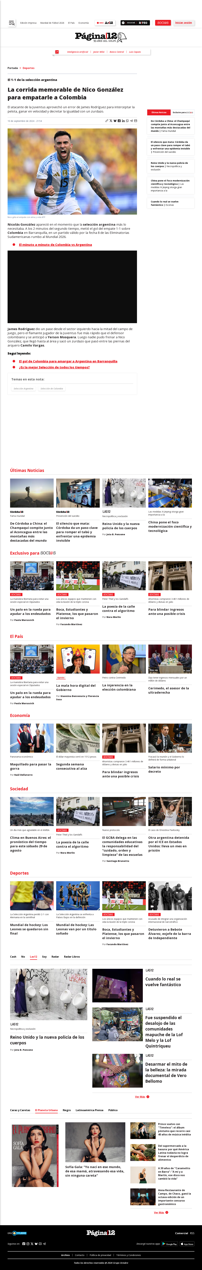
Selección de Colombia (52, 388)
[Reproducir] (123, 22)
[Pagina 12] (101, 38)
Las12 (33, 956)
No (23, 956)
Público (113, 1110)
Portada (13, 68)
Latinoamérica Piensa (89, 1110)
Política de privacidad (100, 1255)
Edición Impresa (28, 22)
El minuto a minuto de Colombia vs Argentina (55, 245)
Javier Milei (98, 51)
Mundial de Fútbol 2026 (52, 22)
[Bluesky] (36, 1244)
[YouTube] (40, 1244)
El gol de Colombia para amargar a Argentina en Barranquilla (68, 361)
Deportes (28, 68)
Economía (83, 22)
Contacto (79, 1255)
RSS (192, 1233)
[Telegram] (44, 1244)
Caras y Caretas (20, 1110)
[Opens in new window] (169, 1243)
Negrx (67, 1110)
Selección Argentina (23, 388)
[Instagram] (28, 1243)
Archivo (65, 1255)
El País (71, 22)
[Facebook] (23, 1243)
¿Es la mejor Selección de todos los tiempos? (54, 367)
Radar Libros (72, 956)
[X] (32, 1243)
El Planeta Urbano (46, 1110)
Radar (55, 956)
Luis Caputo (135, 51)
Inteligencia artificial (77, 51)
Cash (13, 956)
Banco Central (117, 51)
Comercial (181, 1233)
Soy (44, 956)
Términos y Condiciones (128, 1255)
